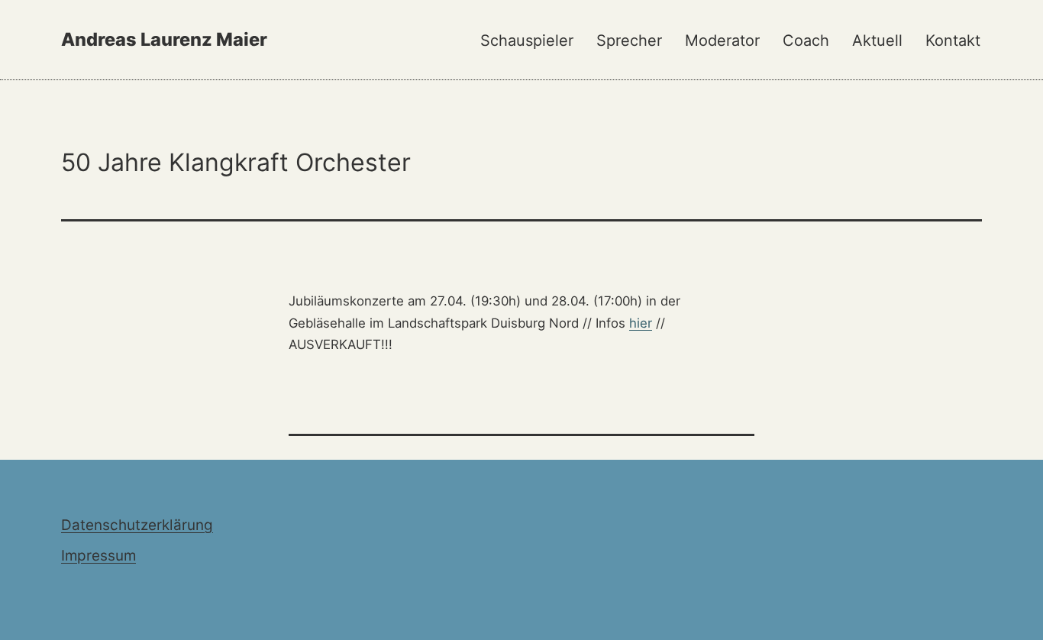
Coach (806, 40)
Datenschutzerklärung (137, 525)
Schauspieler (526, 40)
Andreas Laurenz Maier (164, 39)
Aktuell (877, 40)
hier (640, 323)
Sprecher (629, 40)
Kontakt (952, 40)
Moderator (722, 40)
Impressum (98, 555)
